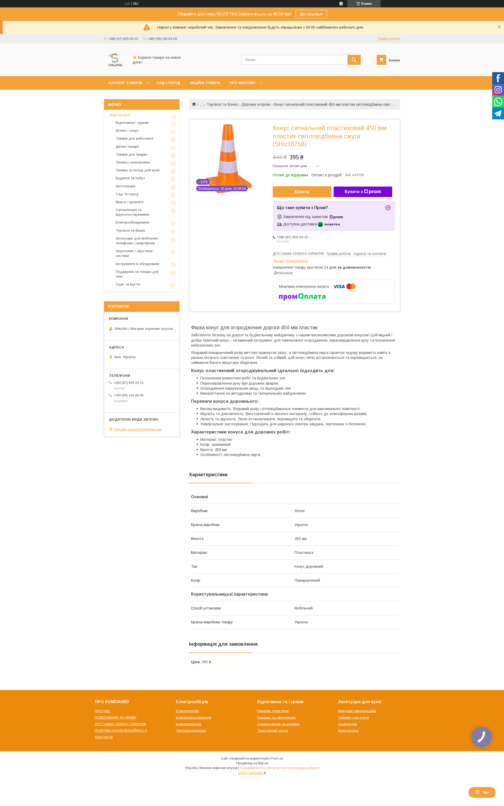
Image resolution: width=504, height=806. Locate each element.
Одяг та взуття (128, 284)
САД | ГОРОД (168, 83)
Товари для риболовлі (134, 138)
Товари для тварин (131, 154)
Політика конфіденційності (299, 768)
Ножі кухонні (348, 731)
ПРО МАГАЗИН (242, 83)
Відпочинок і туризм (132, 123)
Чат (486, 792)
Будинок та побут (130, 178)
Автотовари (125, 186)
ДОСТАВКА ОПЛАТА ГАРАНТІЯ (120, 724)
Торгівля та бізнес (222, 104)
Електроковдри (188, 724)
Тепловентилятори (191, 731)
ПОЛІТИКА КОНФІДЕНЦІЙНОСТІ (121, 731)
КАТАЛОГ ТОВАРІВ (125, 83)
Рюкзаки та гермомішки (276, 717)
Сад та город (127, 194)
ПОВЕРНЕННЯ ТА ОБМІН (115, 717)
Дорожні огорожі (256, 104)
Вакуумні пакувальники (357, 711)
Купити (302, 191)
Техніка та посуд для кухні (138, 170)
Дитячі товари (127, 147)
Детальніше (311, 14)
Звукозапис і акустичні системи (134, 253)
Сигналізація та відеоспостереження (132, 212)
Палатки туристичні (273, 711)
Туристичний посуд (272, 731)
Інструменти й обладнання (137, 264)
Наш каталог (120, 115)
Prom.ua (277, 758)
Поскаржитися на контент (258, 768)
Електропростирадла (193, 717)
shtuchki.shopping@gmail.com (138, 429)
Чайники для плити (353, 717)
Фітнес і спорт (127, 130)
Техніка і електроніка (133, 162)
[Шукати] (354, 60)
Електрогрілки (187, 711)
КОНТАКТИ (104, 737)
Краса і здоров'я (129, 202)
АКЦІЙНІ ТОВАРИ (205, 83)
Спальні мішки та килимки (278, 724)
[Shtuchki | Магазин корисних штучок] (115, 69)
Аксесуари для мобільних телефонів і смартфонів (137, 240)
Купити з (354, 191)
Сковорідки (347, 724)
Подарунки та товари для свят (137, 274)
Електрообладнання (132, 222)
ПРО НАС (103, 711)
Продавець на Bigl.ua (252, 763)
